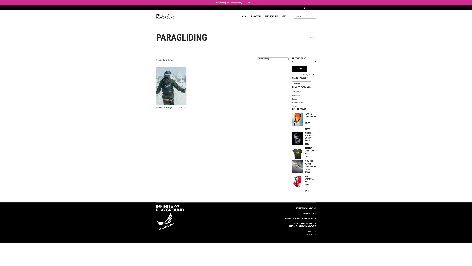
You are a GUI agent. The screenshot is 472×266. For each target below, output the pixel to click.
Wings (294, 106)
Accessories (296, 92)
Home (312, 38)
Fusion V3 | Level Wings (164, 108)
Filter (299, 69)
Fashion (295, 99)
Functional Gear (297, 103)
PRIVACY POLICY (311, 231)
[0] (303, 7)
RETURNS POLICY (311, 234)
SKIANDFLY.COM (309, 213)
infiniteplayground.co (305, 208)
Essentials (296, 95)
